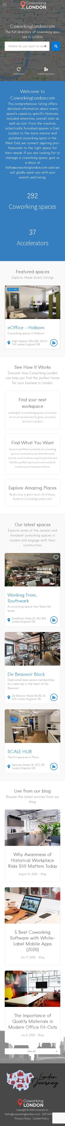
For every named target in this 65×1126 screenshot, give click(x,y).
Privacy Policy (23, 1118)
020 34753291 (50, 1114)
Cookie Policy (41, 1118)
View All (31, 1051)
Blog (43, 874)
